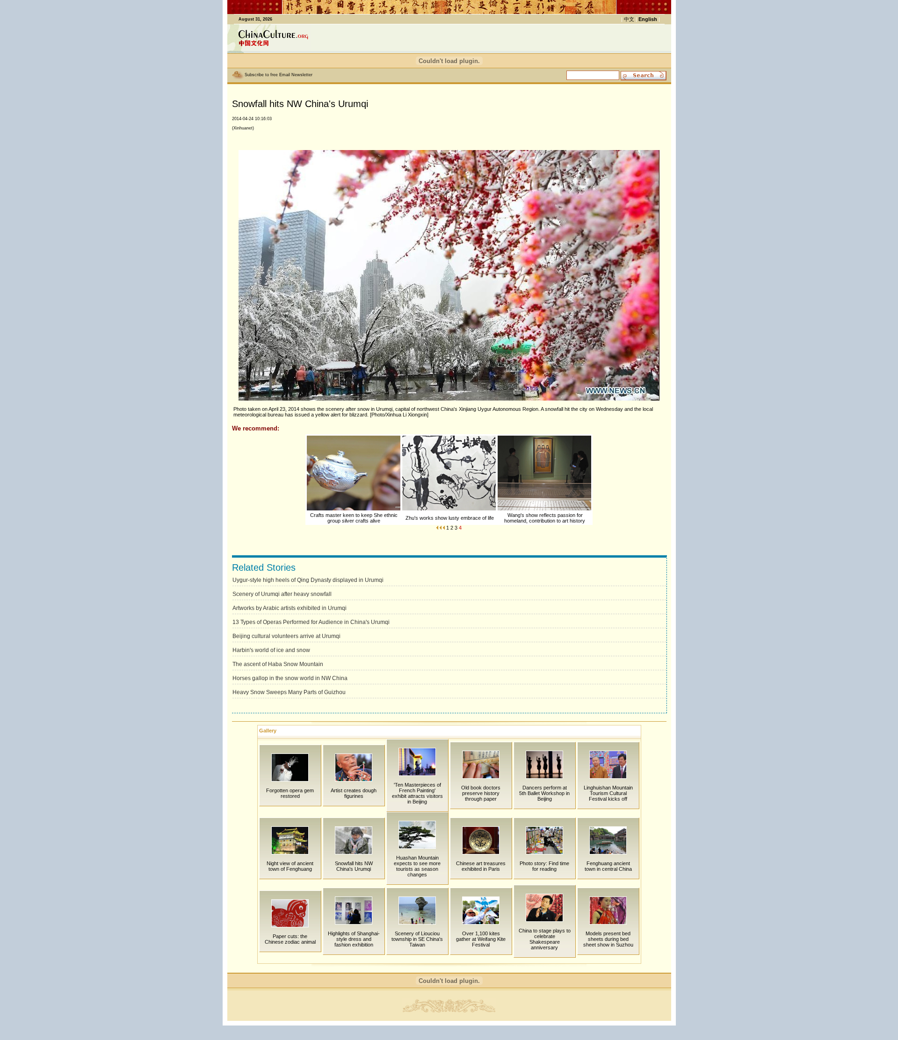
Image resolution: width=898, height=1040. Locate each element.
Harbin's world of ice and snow (271, 650)
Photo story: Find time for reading (544, 866)
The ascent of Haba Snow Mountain (277, 664)
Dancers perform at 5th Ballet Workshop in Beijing (544, 793)
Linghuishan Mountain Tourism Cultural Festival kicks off (608, 793)
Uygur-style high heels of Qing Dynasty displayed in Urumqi (308, 580)
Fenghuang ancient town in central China (608, 866)
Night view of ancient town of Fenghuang (290, 866)
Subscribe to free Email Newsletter (278, 74)
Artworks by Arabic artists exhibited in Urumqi (289, 608)
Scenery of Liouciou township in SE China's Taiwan (417, 939)
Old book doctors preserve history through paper (480, 793)
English (647, 19)
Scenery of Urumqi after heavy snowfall (282, 594)
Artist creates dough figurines (354, 793)
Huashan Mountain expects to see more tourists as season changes (417, 866)
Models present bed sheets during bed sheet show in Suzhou (608, 939)
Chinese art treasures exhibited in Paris (481, 866)
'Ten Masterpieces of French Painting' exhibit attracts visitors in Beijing (417, 793)
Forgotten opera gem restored (290, 793)
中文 (629, 19)
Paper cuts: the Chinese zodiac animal (290, 939)
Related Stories (264, 567)
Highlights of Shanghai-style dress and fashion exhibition (354, 939)
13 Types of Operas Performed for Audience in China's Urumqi (311, 622)
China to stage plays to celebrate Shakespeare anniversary (545, 939)
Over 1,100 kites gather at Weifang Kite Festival (481, 939)
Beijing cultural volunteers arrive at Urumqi (286, 636)
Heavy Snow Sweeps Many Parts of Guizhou (289, 692)
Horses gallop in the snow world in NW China (290, 678)
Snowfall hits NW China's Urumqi (354, 866)
